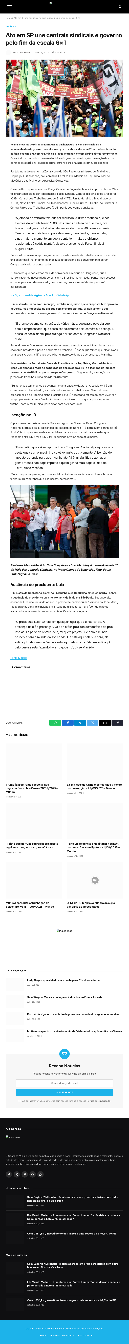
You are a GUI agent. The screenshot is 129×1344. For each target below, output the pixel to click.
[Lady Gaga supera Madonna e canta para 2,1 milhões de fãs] (15, 984)
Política (11, 26)
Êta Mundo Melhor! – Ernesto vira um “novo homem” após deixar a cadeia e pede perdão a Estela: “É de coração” (73, 1217)
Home (9, 18)
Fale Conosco (85, 1335)
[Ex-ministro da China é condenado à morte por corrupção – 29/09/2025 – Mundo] (95, 761)
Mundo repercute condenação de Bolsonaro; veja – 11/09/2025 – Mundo (30, 904)
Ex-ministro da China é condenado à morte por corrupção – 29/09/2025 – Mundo (94, 786)
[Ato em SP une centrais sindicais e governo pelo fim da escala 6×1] (64, 98)
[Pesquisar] (120, 7)
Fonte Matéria (18, 657)
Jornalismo (24, 52)
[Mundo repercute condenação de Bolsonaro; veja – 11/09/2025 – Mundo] (34, 880)
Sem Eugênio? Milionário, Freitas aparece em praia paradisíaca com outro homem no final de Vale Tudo (73, 1199)
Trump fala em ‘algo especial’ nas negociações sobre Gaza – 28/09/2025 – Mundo (32, 788)
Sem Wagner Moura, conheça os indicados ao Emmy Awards (64, 997)
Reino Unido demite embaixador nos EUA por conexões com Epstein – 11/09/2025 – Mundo (93, 847)
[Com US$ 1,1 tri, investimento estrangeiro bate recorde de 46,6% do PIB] (15, 1237)
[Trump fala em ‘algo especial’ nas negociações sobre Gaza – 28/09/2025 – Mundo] (34, 761)
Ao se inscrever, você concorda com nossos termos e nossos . (66, 1101)
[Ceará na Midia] (65, 6)
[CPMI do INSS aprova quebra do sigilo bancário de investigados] (95, 880)
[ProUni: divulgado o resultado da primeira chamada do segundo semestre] (15, 1018)
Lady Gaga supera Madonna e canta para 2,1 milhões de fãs (63, 980)
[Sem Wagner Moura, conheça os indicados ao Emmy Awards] (15, 1001)
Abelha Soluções (94, 1328)
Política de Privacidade (98, 1101)
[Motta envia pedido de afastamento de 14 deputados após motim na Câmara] (15, 1035)
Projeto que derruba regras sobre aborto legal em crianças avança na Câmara (32, 845)
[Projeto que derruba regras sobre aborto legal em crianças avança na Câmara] (34, 821)
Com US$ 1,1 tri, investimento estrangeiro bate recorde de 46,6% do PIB (71, 1233)
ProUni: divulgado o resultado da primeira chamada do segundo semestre (73, 1014)
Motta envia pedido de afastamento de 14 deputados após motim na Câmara (74, 1031)
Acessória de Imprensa (62, 1335)
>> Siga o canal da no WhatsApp (40, 295)
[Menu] (9, 7)
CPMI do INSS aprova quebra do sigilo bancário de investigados (91, 904)
